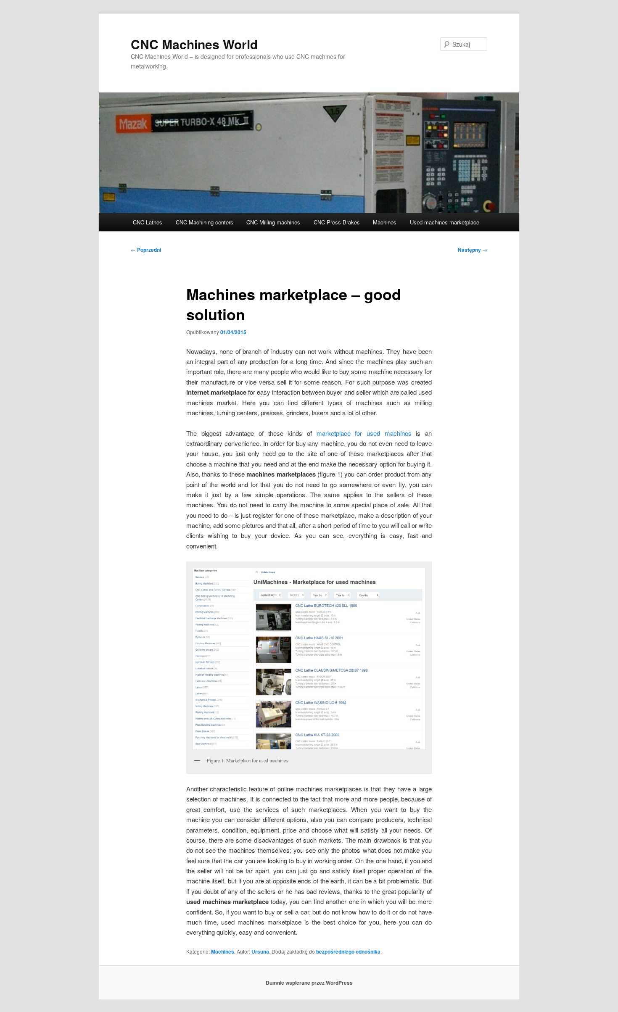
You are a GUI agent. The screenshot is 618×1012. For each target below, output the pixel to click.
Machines (384, 222)
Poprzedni (146, 249)
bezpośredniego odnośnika (348, 951)
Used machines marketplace (444, 222)
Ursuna (260, 951)
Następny (472, 249)
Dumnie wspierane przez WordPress (309, 982)
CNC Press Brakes (337, 222)
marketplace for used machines (364, 433)
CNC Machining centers (204, 222)
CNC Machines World (194, 44)
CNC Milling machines (273, 222)
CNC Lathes (147, 222)
